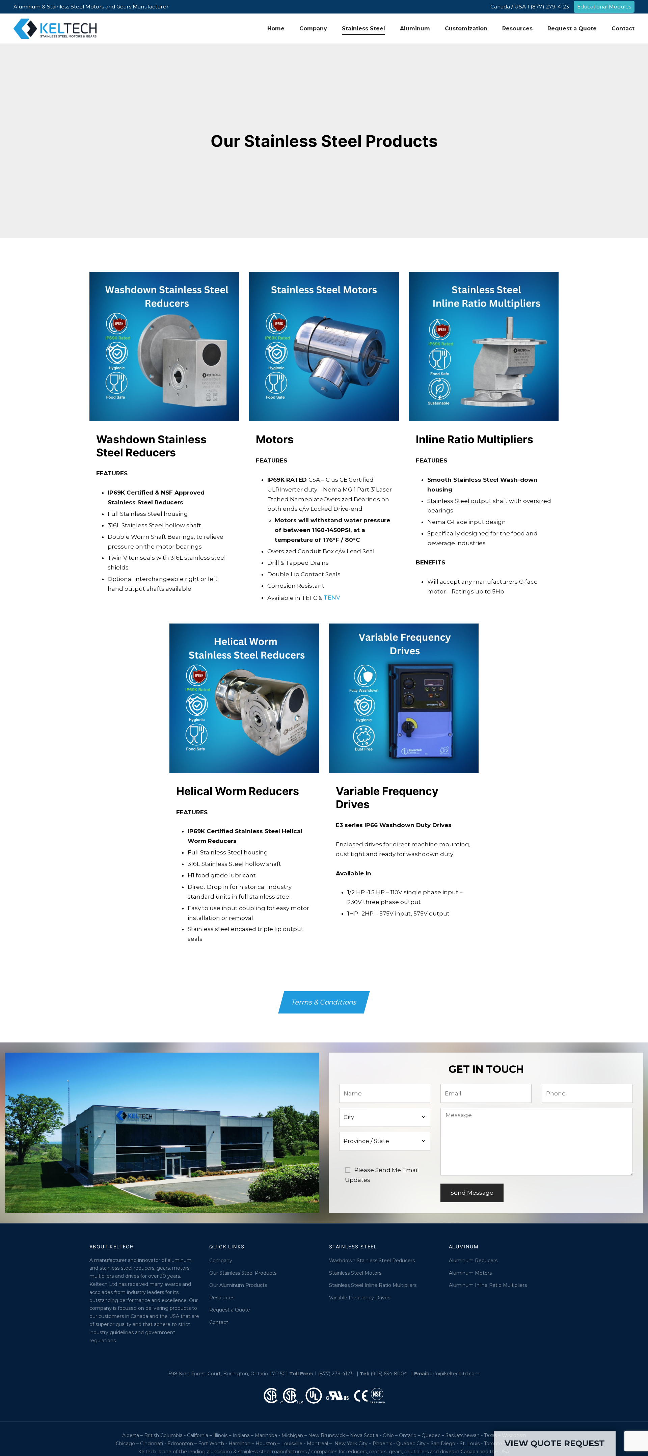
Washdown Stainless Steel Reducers (372, 1261)
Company (313, 28)
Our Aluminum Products (238, 1285)
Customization (466, 28)
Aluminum (415, 28)
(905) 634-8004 (389, 1374)
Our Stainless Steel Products (242, 1273)
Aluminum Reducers (473, 1261)
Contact (623, 28)
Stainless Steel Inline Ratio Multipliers (372, 1285)
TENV (332, 597)
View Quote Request (555, 1443)
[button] (324, 1002)
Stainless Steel (363, 28)
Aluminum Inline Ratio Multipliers (488, 1285)
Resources (517, 28)
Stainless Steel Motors (355, 1273)
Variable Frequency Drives (359, 1298)
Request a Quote (572, 28)
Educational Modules (604, 6)
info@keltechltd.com (455, 1374)
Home (276, 28)
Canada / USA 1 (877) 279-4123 (529, 6)
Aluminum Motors (470, 1273)
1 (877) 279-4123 (334, 1374)
